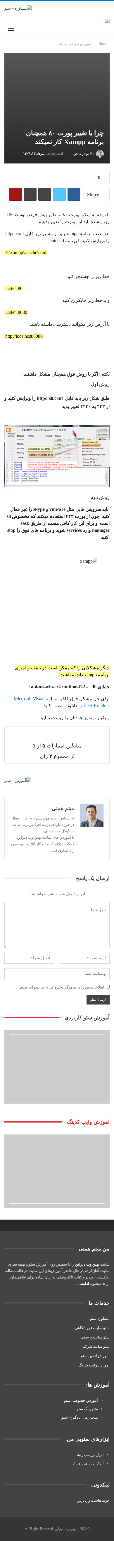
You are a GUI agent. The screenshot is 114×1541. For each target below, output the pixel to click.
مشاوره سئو (100, 1318)
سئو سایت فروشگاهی (92, 1328)
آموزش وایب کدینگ (94, 1365)
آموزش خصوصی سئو (81, 1400)
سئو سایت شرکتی (95, 1346)
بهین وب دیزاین (87, 1264)
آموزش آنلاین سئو (95, 1356)
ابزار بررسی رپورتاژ (88, 1463)
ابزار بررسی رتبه (90, 1454)
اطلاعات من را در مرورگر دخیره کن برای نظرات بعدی (62, 987)
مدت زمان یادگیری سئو (79, 1417)
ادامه (85, 1283)
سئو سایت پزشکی (95, 1337)
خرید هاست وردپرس (93, 1500)
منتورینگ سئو (87, 1409)
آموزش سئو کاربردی (87, 1018)
